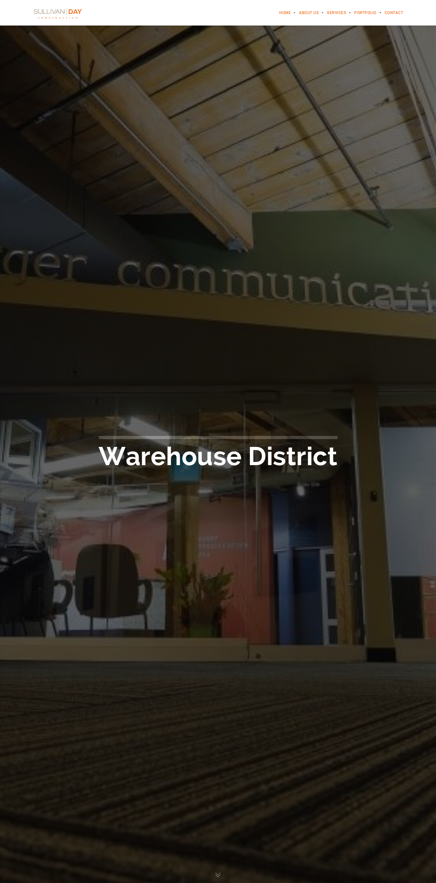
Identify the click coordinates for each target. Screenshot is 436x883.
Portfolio (365, 13)
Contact (394, 13)
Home (285, 13)
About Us (309, 13)
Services (336, 13)
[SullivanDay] (58, 12)
